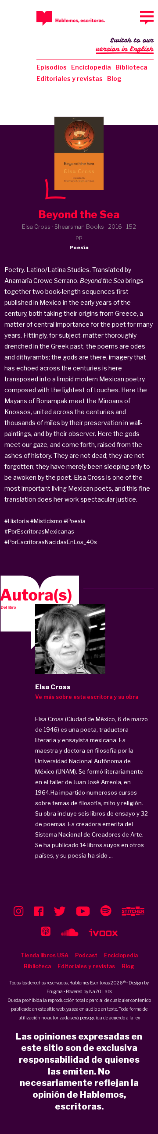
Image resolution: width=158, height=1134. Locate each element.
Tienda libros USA (44, 955)
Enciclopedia (91, 67)
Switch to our (125, 45)
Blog (114, 78)
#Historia (16, 520)
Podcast (86, 955)
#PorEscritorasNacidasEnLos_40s (50, 541)
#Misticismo (46, 520)
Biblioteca (131, 67)
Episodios (51, 67)
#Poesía (75, 520)
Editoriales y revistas (69, 78)
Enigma (55, 991)
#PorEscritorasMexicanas (39, 531)
